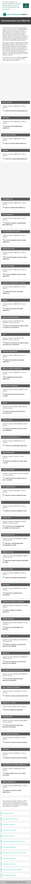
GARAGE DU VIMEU (8, 552)
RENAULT (5, 300)
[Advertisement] (15, 81)
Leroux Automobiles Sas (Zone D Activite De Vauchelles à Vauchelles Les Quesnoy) (15, 48)
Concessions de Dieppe (9, 858)
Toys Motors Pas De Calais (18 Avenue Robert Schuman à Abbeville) (15, 39)
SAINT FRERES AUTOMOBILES (11, 687)
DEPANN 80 (6, 653)
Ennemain (13, 60)
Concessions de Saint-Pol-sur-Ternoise (14, 841)
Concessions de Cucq (9, 835)
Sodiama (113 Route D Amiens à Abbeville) (16, 36)
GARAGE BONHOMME (8, 618)
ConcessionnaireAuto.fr (7, 27)
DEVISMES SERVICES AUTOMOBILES (13, 670)
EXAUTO (5, 403)
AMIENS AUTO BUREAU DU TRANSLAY (13, 601)
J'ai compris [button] (26, 5)
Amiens (4, 60)
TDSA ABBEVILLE (8, 199)
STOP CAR (5, 636)
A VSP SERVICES (7, 716)
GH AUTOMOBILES (8, 214)
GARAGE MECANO (7, 420)
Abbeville (8, 60)
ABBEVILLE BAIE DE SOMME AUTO (12, 368)
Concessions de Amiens (9, 830)
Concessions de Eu (8, 813)
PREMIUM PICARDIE (8, 266)
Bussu (18, 60)
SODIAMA (5, 150)
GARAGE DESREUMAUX (9, 782)
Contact (23, 882)
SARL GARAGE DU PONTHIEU (11, 734)
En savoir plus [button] (6, 9)
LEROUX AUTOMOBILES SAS (11, 317)
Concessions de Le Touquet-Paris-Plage (14, 852)
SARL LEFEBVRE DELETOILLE (11, 437)
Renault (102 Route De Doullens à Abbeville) (15, 47)
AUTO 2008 (6, 584)
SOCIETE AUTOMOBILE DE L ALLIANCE (14, 283)
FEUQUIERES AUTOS (8, 535)
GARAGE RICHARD (8, 569)
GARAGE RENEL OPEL (9, 248)
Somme (10, 30)
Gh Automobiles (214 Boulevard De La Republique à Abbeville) (15, 38)
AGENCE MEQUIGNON (9, 452)
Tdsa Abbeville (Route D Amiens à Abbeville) (15, 36)
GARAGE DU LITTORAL (9, 702)
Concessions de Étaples (9, 847)
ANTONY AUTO (7, 517)
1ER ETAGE (6, 117)
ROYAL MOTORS (7, 102)
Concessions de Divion (9, 864)
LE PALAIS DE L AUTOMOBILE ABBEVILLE (15, 764)
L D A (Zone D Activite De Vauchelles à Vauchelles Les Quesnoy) (15, 51)
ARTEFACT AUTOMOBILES (10, 351)
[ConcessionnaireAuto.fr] (15, 14)
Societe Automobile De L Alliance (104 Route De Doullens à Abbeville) (14, 46)
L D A (4, 334)
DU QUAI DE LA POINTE (9, 135)
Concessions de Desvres (10, 875)
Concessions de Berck (9, 824)
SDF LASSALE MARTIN (9, 486)
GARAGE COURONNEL (9, 469)
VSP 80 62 (6, 749)
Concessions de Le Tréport (10, 819)
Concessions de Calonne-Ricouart (12, 869)
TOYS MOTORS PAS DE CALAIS (11, 231)
